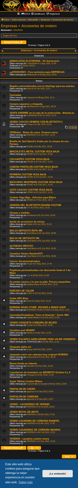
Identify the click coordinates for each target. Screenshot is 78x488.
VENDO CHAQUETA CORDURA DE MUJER (33, 322)
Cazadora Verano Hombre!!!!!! (26, 253)
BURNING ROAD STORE (38, 310)
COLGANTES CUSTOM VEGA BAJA (30, 159)
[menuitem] (38, 14)
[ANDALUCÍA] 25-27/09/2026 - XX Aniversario (34, 61)
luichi (29, 88)
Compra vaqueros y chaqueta (26, 104)
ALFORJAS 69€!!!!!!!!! (21, 246)
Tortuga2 (31, 375)
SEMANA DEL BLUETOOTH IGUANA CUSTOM (35, 205)
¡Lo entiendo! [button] (57, 473)
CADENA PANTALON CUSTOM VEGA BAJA (34, 166)
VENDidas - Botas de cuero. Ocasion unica (34, 132)
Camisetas (15, 95)
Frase (29, 264)
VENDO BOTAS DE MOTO (24, 412)
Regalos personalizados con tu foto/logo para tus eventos (42, 86)
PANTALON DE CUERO (22, 389)
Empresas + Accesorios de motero (29, 26)
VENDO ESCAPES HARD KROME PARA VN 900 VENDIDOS (42, 339)
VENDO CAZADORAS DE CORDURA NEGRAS (35, 429)
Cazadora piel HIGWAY (22, 330)
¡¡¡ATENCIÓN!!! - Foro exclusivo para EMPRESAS (37, 72)
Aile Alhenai (32, 106)
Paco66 (30, 366)
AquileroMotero (33, 317)
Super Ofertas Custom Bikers (26, 381)
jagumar (30, 391)
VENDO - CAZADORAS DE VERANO (30, 404)
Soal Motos (32, 233)
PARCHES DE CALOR (22, 290)
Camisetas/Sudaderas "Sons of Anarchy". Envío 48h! (39, 315)
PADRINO (31, 135)
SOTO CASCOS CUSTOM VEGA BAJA (31, 189)
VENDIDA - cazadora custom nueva (29, 438)
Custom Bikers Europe (37, 384)
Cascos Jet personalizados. (25, 261)
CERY (29, 293)
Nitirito (29, 224)
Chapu (30, 124)
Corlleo (30, 325)
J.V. (28, 207)
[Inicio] (39, 5)
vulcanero (31, 97)
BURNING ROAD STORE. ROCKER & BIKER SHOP (38, 307)
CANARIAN (18, 30)
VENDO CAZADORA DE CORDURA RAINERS (34, 420)
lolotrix (30, 333)
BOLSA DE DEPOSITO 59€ (24, 238)
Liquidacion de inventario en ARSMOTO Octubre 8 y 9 (40, 372)
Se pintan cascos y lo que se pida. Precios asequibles (40, 281)
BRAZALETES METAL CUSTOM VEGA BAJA (34, 151)
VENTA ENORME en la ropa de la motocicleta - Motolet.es (42, 113)
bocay (29, 349)
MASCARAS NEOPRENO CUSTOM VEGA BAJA (36, 182)
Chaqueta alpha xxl (20, 346)
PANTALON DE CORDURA (24, 396)
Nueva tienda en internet (23, 363)
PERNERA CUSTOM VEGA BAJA (28, 174)
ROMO (30, 146)
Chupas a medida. (20, 212)
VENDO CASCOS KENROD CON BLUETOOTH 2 (36, 121)
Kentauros (31, 215)
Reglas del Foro (10, 35)
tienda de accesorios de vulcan (27, 221)
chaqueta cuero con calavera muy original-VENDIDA (39, 354)
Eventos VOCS (28, 66)
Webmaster (32, 74)
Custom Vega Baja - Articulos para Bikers (33, 197)
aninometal (31, 357)
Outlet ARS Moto (19, 298)
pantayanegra (33, 284)
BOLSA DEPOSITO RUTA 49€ (26, 230)
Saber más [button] (26, 482)
